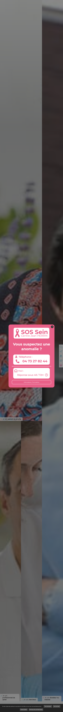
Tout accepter (48, 706)
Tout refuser (56, 706)
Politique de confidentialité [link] (35, 709)
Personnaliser (24, 709)
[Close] (52, 326)
